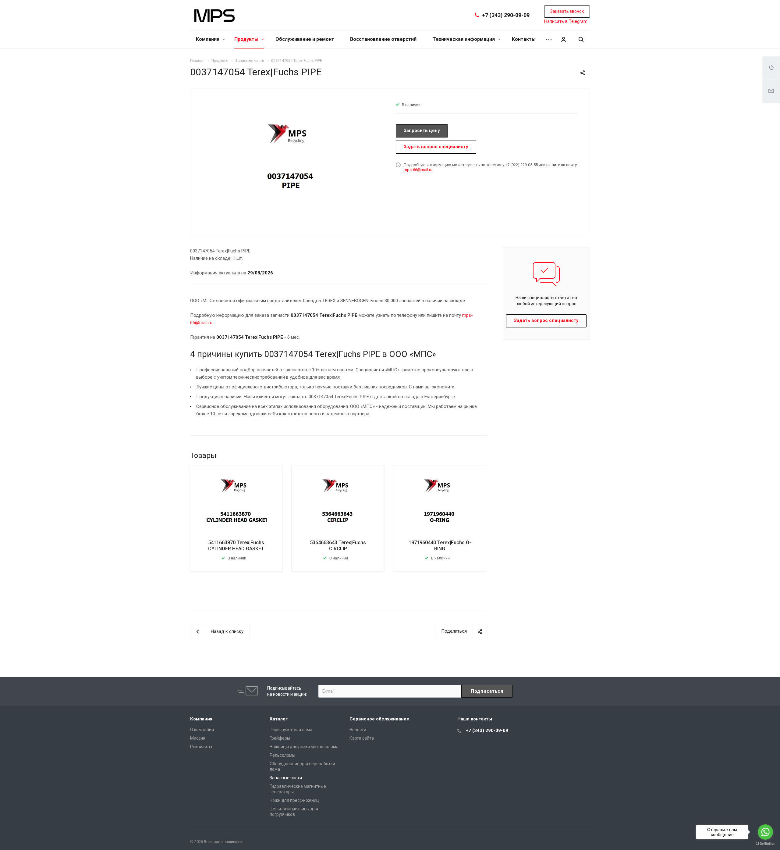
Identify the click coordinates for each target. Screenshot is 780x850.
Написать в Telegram (565, 21)
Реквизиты (201, 746)
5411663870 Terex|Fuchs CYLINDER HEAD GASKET (236, 546)
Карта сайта (361, 738)
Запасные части (286, 777)
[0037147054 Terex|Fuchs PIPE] (291, 161)
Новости (357, 729)
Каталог (279, 719)
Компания (208, 39)
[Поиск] (581, 39)
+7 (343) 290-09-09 (506, 15)
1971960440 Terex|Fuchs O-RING (440, 546)
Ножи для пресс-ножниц (294, 800)
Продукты (247, 39)
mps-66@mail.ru (418, 169)
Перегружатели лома (291, 729)
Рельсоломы (282, 755)
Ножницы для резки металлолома (304, 746)
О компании (202, 729)
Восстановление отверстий (383, 39)
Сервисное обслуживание (379, 719)
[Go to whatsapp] (765, 832)
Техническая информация (464, 39)
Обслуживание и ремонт (304, 39)
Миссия (197, 738)
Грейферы (280, 738)
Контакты (524, 39)
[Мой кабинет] (563, 39)
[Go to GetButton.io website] (765, 844)
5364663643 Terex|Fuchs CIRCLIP (338, 546)
